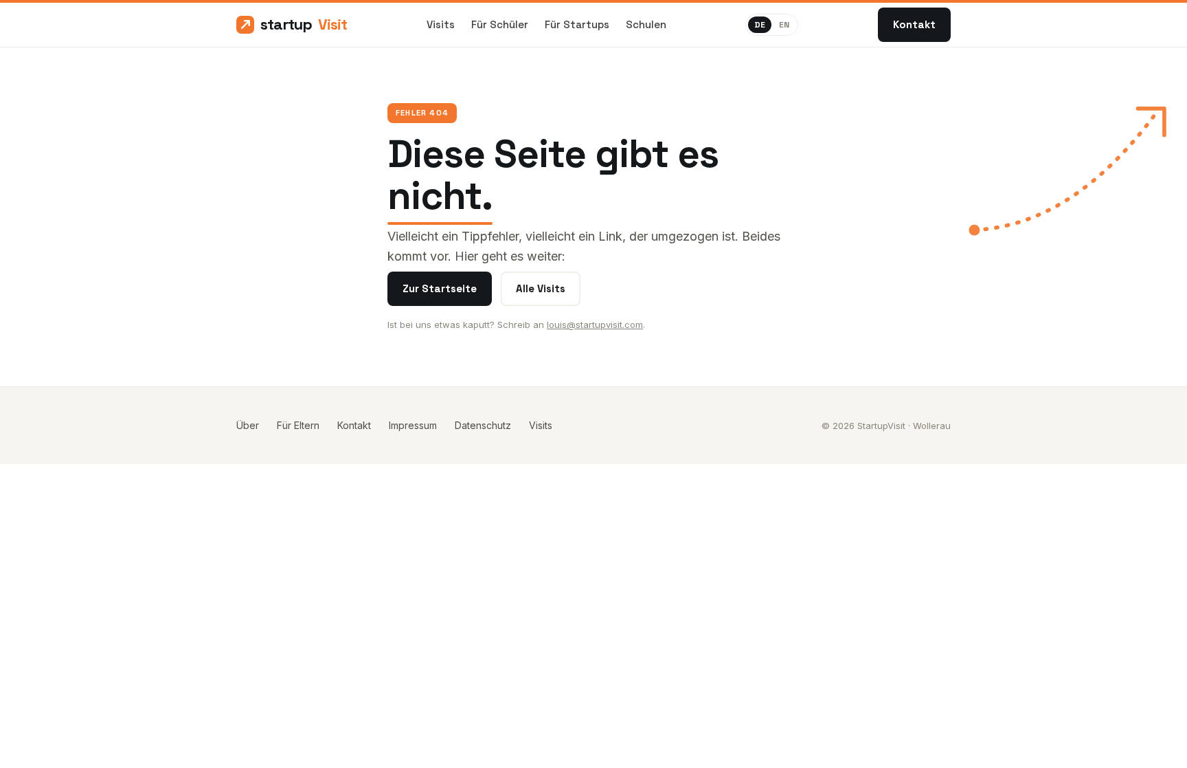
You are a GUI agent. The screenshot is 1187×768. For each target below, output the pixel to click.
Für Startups (577, 24)
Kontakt (914, 24)
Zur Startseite (440, 288)
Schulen (646, 24)
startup (303, 24)
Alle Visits (540, 288)
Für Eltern (298, 425)
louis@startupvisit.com (595, 324)
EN (784, 24)
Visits (441, 24)
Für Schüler (499, 24)
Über (247, 425)
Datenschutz (483, 425)
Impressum (413, 425)
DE (759, 24)
